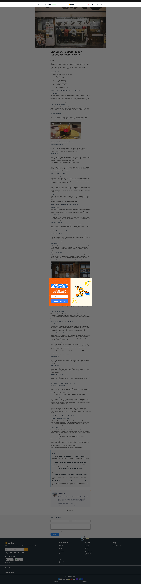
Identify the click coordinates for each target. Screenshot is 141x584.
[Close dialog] (89, 282)
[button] (40, 4)
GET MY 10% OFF (59, 301)
